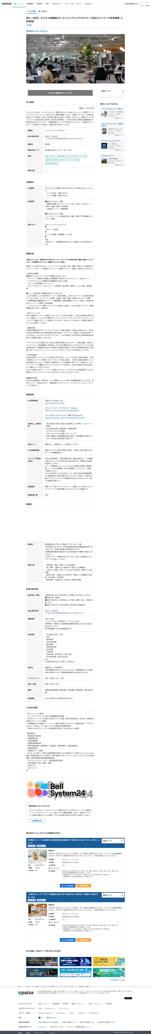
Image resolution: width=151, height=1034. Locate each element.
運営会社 (20, 1032)
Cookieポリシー (52, 1032)
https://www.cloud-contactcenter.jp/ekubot (61, 410)
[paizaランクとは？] (122, 91)
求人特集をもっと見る (117, 980)
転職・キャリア (44, 1004)
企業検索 (108, 1004)
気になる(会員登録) (67, 886)
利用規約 (28, 1032)
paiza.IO (81, 1013)
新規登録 (147, 5)
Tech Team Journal (45, 1013)
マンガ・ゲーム (63, 1008)
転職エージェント (77, 1004)
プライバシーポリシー (39, 1032)
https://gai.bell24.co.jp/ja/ (55, 403)
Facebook (52, 1018)
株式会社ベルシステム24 (36, 31)
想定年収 (51, 138)
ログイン (142, 5)
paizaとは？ (88, 4)
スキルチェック (50, 1008)
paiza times (61, 1013)
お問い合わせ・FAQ (56, 1027)
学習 (40, 1008)
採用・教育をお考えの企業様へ (49, 1022)
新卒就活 (65, 1004)
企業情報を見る (37, 821)
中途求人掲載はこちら (69, 1022)
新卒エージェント (94, 1004)
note (71, 1013)
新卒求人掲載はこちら (87, 1022)
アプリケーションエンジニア (110, 141)
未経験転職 (55, 1004)
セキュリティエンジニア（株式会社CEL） (112, 125)
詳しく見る (112, 856)
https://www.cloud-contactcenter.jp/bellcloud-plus (64, 418)
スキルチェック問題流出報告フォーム (78, 1027)
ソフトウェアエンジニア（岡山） (112, 109)
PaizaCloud (93, 1013)
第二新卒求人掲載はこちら (106, 1022)
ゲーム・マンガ (69, 4)
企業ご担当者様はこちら (131, 4)
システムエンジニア (107, 156)
